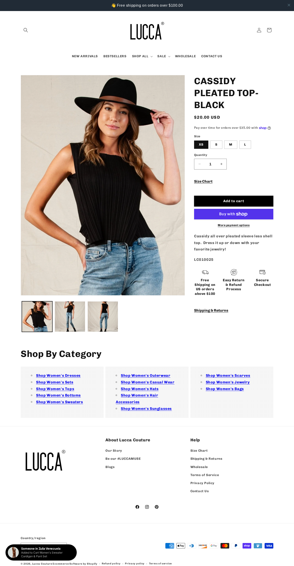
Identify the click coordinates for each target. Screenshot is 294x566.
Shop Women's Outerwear (145, 375)
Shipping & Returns (211, 310)
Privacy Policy (202, 483)
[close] (289, 5)
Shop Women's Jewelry (228, 382)
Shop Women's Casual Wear (147, 382)
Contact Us (199, 491)
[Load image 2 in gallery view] (70, 316)
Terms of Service (204, 475)
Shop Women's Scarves (228, 375)
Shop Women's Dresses (58, 375)
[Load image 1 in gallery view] (37, 316)
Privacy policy (134, 563)
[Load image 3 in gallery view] (103, 316)
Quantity (200, 155)
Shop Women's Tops (55, 388)
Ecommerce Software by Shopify (75, 563)
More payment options (234, 225)
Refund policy (111, 563)
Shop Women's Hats (139, 388)
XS (201, 145)
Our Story (113, 451)
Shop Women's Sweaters (59, 402)
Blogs (110, 467)
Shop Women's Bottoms (58, 395)
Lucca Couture (42, 563)
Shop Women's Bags (225, 388)
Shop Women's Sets (54, 382)
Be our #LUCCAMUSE (123, 459)
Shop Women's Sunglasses (146, 408)
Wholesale (199, 467)
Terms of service (160, 563)
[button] (26, 30)
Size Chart (203, 181)
